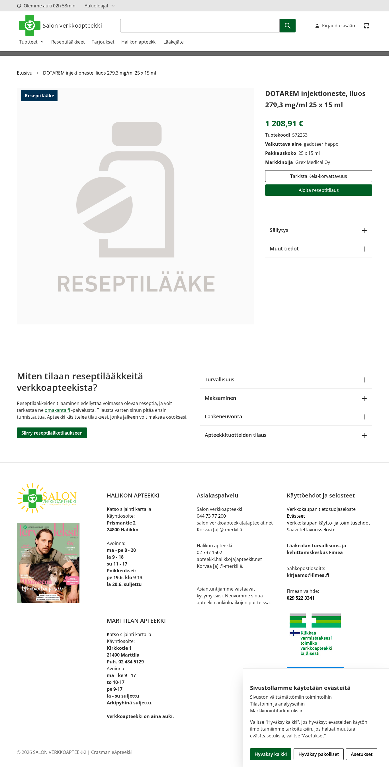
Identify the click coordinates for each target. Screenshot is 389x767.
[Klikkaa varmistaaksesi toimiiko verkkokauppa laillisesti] (329, 634)
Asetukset (361, 754)
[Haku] (288, 25)
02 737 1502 (209, 552)
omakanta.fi (57, 410)
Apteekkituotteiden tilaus (236, 434)
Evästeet (296, 516)
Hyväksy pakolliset (318, 754)
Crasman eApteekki (111, 752)
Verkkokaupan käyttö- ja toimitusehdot (328, 523)
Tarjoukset (103, 42)
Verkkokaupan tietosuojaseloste (321, 509)
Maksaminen (220, 397)
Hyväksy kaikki (271, 754)
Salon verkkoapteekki (72, 25)
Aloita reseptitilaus (319, 190)
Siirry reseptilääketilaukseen (52, 433)
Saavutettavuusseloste (311, 530)
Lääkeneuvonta (223, 416)
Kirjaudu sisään (338, 25)
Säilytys (279, 230)
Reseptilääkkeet (68, 42)
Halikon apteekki (139, 42)
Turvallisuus (219, 379)
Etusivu (24, 73)
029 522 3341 (301, 598)
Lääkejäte (173, 42)
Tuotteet (28, 42)
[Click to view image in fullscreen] (135, 206)
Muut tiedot (284, 248)
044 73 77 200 (211, 516)
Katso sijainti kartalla (129, 509)
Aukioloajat (96, 6)
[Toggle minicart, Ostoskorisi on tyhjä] (366, 25)
